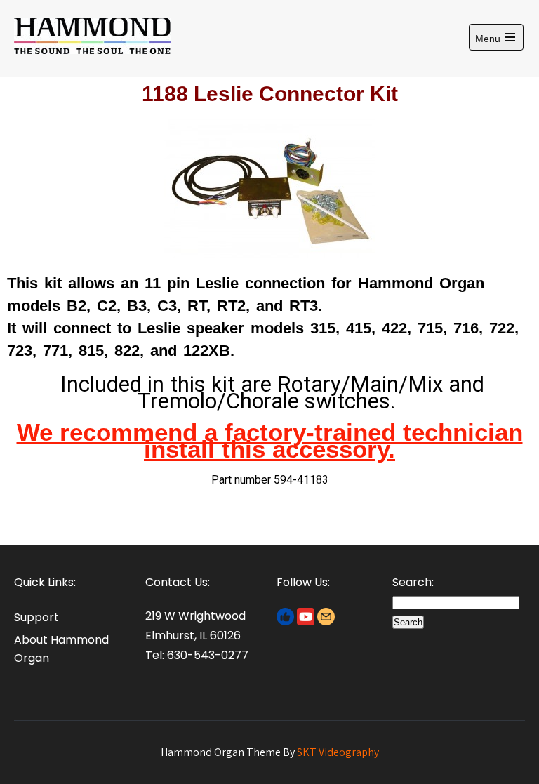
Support (36, 617)
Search (408, 622)
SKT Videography (338, 752)
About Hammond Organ (61, 649)
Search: (413, 582)
